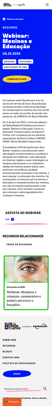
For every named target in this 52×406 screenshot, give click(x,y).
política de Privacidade (19, 363)
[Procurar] (45, 388)
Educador (26, 61)
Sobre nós (9, 339)
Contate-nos (11, 357)
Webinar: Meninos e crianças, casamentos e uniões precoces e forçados (24, 298)
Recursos (9, 345)
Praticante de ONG (15, 67)
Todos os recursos (15, 19)
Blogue (7, 351)
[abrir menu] (47, 5)
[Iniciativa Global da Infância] (14, 4)
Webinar (9, 61)
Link (7, 219)
